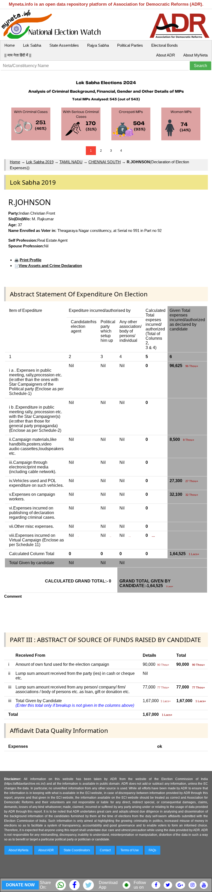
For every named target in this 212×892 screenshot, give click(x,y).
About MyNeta (195, 55)
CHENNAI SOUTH (104, 162)
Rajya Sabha (98, 45)
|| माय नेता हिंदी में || (17, 55)
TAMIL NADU (70, 162)
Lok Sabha (32, 45)
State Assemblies (64, 45)
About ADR (165, 55)
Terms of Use (129, 850)
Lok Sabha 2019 (40, 162)
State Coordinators (77, 850)
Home (9, 45)
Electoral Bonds (164, 45)
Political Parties (130, 45)
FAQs (152, 850)
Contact (105, 850)
